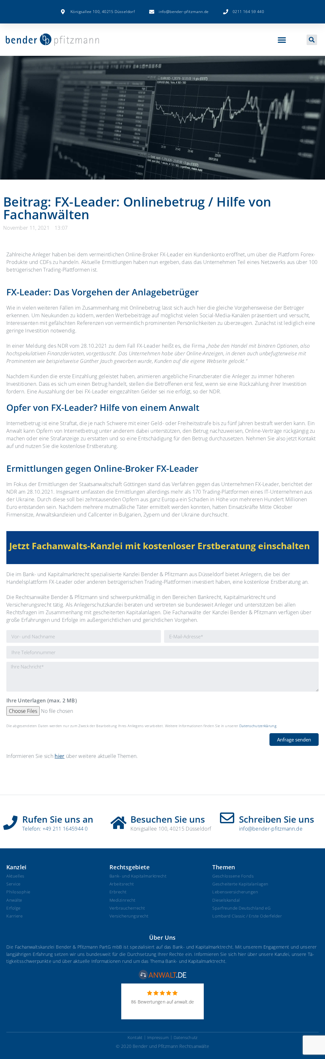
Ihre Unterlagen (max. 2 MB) (41, 701)
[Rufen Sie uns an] (10, 820)
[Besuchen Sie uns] (118, 820)
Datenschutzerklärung (257, 725)
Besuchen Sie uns (167, 819)
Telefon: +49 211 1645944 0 (55, 828)
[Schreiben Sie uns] (227, 818)
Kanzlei (16, 867)
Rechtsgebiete (129, 867)
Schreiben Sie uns (276, 819)
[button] (282, 39)
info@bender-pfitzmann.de (270, 828)
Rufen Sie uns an (57, 819)
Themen (223, 867)
